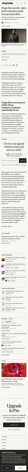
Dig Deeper (4, 59)
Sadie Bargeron (8, 265)
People (11, 267)
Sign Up (22, 160)
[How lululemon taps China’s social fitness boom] (3, 259)
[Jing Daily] (7, 3)
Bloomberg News (7, 22)
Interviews (16, 267)
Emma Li (7, 259)
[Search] (21, 3)
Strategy (13, 280)
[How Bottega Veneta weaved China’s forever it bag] (14, 370)
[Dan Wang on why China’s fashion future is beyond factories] (3, 266)
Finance (8, 26)
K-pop (12, 351)
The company (6, 172)
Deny (7, 468)
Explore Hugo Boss (6, 354)
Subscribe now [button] (14, 425)
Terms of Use (23, 164)
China (17, 120)
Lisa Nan (3, 343)
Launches (12, 274)
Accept (21, 468)
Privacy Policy (16, 164)
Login (18, 429)
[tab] (11, 318)
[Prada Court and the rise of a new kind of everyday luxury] (3, 272)
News (11, 261)
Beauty (5, 345)
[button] (17, 3)
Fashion (3, 26)
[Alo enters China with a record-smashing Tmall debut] (3, 279)
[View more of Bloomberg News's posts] (3, 23)
